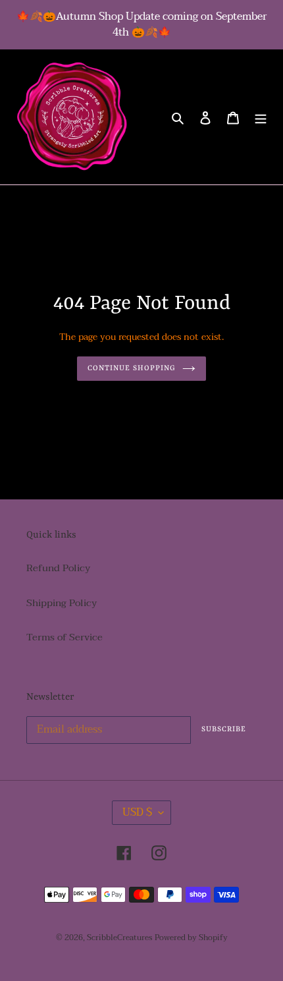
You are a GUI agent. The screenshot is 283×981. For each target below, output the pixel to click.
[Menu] (260, 117)
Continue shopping (132, 368)
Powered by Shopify (191, 937)
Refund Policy (58, 567)
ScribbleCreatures (119, 937)
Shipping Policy (61, 602)
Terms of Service (64, 637)
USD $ (137, 812)
